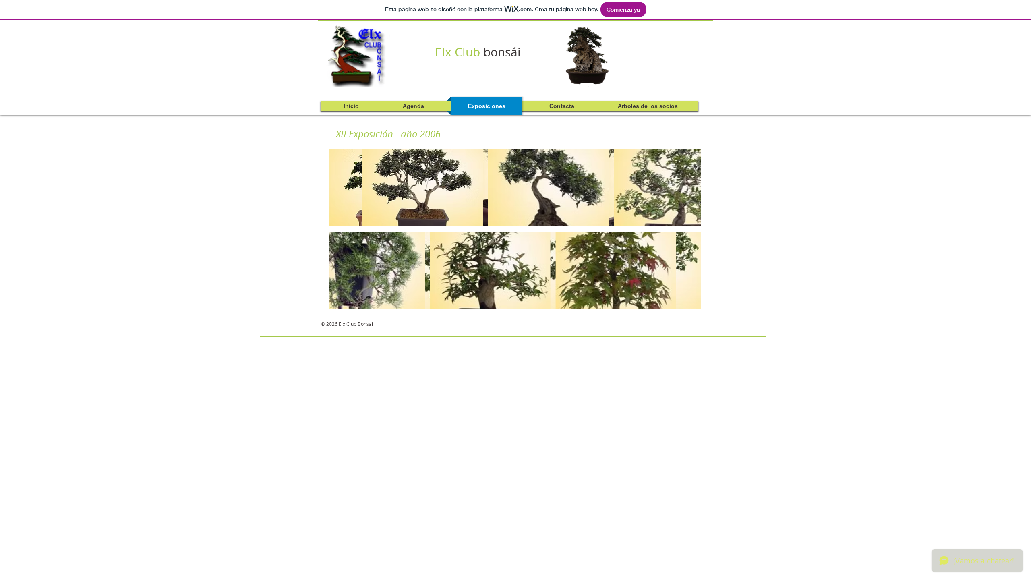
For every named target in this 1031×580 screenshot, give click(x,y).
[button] (389, 187)
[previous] (343, 233)
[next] (686, 233)
